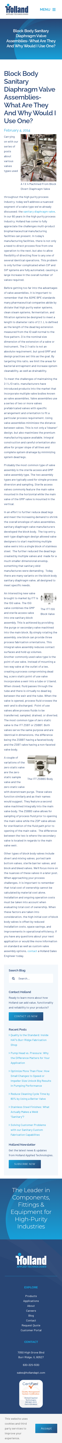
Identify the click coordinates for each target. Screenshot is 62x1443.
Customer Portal (31, 1330)
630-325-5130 (31, 1365)
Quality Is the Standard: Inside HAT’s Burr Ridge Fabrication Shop (29, 1039)
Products (31, 1296)
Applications (31, 1301)
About (31, 1305)
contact (32, 951)
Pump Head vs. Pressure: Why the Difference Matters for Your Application (30, 1057)
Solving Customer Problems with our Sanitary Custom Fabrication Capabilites (28, 1129)
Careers (31, 1310)
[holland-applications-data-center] (17, 5)
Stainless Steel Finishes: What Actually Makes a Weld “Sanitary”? (30, 1111)
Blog (31, 1315)
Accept (46, 1428)
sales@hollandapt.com (31, 1372)
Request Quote (31, 1325)
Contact (31, 1320)
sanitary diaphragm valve (39, 211)
